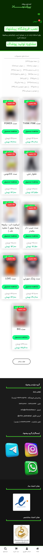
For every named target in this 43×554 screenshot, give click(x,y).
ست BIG (21, 329)
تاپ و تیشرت (30, 70)
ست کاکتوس (10, 174)
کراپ (23, 78)
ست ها (32, 74)
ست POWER (10, 123)
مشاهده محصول (31, 131)
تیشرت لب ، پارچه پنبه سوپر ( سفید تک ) (10, 228)
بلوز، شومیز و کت (19, 87)
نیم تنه (15, 70)
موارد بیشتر (21, 362)
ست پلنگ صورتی (31, 278)
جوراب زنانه (32, 66)
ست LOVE (10, 278)
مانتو (34, 87)
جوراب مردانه (17, 66)
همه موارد (31, 61)
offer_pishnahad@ (25, 416)
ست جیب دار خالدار (31, 229)
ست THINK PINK (31, 123)
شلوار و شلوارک (17, 74)
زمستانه (32, 82)
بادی (33, 78)
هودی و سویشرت (29, 91)
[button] (39, 14)
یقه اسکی (19, 82)
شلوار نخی (32, 174)
